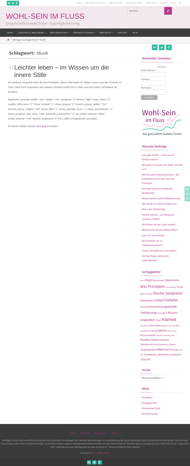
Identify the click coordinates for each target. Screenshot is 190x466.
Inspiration (147, 320)
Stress (173, 344)
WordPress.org (149, 414)
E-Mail (42, 126)
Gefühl (159, 300)
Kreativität (143, 326)
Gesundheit (162, 313)
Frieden (149, 294)
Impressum (85, 433)
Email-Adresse (148, 70)
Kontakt (163, 3)
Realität (145, 339)
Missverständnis (148, 335)
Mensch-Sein (171, 331)
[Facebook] (16, 3)
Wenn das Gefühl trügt (153, 209)
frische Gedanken (168, 293)
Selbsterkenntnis (160, 339)
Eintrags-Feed (149, 403)
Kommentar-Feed (151, 408)
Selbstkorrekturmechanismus (154, 344)
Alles (142, 280)
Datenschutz (101, 433)
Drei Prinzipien (116, 3)
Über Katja (151, 3)
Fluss (143, 294)
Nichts (159, 335)
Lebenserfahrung (156, 325)
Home (79, 3)
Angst (148, 280)
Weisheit (174, 349)
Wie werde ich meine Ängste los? (159, 204)
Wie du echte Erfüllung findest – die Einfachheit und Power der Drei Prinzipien (160, 179)
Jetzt (158, 320)
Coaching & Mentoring (95, 3)
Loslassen (144, 331)
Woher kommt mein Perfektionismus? (161, 198)
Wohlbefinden (150, 354)
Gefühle (171, 300)
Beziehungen (158, 280)
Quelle (172, 335)
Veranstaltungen (134, 3)
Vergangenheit (148, 349)
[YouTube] (9, 3)
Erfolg (180, 287)
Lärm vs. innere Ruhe (153, 235)
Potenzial (166, 335)
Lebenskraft (169, 326)
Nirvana (96, 453)
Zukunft (145, 359)
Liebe (176, 325)
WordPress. (105, 453)
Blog (173, 3)
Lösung (154, 330)
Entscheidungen (171, 287)
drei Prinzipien (152, 286)
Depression (172, 280)
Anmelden (147, 397)
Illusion (172, 312)
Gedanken (147, 300)
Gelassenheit (155, 306)
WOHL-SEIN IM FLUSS (45, 16)
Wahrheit (163, 349)
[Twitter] (13, 3)
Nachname (146, 88)
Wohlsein (163, 354)
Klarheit (169, 319)
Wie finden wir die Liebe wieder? (159, 224)
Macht (162, 330)
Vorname (145, 79)
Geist (143, 306)
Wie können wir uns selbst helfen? (160, 230)
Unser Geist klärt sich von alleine (159, 250)
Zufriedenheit (174, 354)
